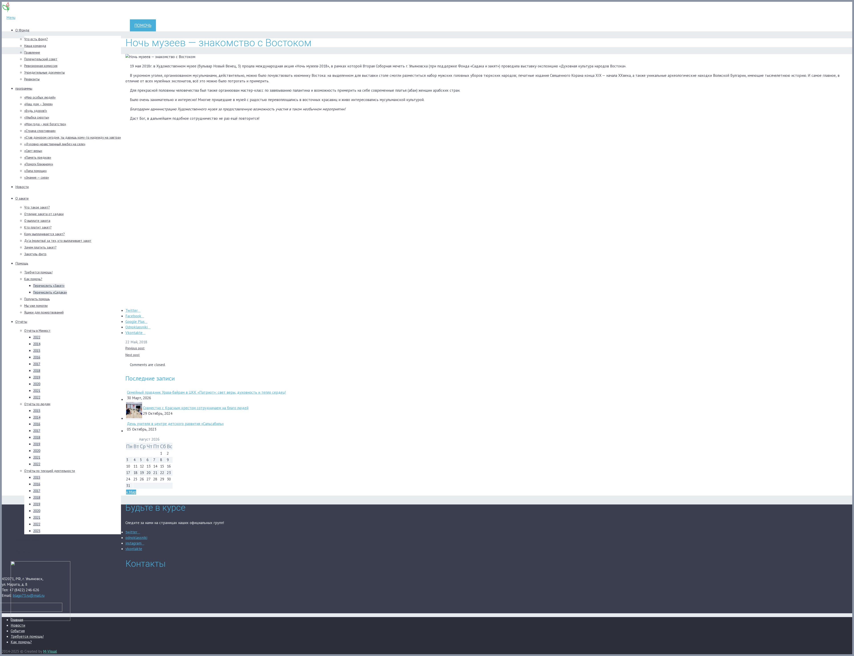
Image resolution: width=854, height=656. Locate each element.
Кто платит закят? (38, 227)
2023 (36, 531)
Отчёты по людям (37, 404)
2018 (36, 370)
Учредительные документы (44, 72)
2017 (36, 364)
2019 (36, 377)
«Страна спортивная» (40, 131)
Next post (132, 355)
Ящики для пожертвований (44, 312)
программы (23, 88)
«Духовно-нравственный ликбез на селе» (54, 144)
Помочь (142, 25)
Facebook (133, 316)
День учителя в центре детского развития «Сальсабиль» (175, 423)
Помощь (21, 263)
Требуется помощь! (38, 272)
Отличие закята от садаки (44, 214)
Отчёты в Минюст (37, 330)
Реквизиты (32, 79)
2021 (36, 391)
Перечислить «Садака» (50, 292)
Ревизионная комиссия (40, 66)
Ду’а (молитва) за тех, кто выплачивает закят (57, 241)
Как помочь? (33, 279)
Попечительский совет (40, 59)
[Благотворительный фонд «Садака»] (6, 12)
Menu (10, 17)
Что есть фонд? (36, 39)
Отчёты (21, 321)
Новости (22, 186)
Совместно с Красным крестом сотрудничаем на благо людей (195, 407)
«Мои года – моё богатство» (45, 124)
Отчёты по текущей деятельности (49, 471)
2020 (36, 384)
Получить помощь (37, 299)
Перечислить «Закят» (48, 285)
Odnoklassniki (136, 327)
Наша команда (35, 46)
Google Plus (135, 321)
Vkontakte (134, 332)
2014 (36, 344)
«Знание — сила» (36, 177)
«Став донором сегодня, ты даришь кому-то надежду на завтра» (72, 137)
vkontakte (133, 548)
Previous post (135, 348)
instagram (133, 543)
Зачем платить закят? (40, 247)
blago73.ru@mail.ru (28, 595)
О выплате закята (37, 221)
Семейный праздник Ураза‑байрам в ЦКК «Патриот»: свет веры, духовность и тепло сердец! (206, 392)
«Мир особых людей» (40, 97)
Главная (17, 619)
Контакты (22, 551)
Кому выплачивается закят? (44, 234)
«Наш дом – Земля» (38, 104)
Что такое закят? (37, 207)
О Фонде (22, 30)
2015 (36, 350)
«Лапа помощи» (35, 171)
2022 (36, 337)
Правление (32, 52)
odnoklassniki (136, 537)
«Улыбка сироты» (36, 117)
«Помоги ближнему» (38, 164)
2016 (36, 357)
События (18, 630)
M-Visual (50, 651)
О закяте (22, 198)
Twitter (131, 310)
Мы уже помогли (36, 306)
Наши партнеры (27, 540)
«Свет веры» (33, 151)
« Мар (131, 492)
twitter (131, 532)
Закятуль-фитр (35, 254)
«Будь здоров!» (35, 111)
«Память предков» (37, 157)
